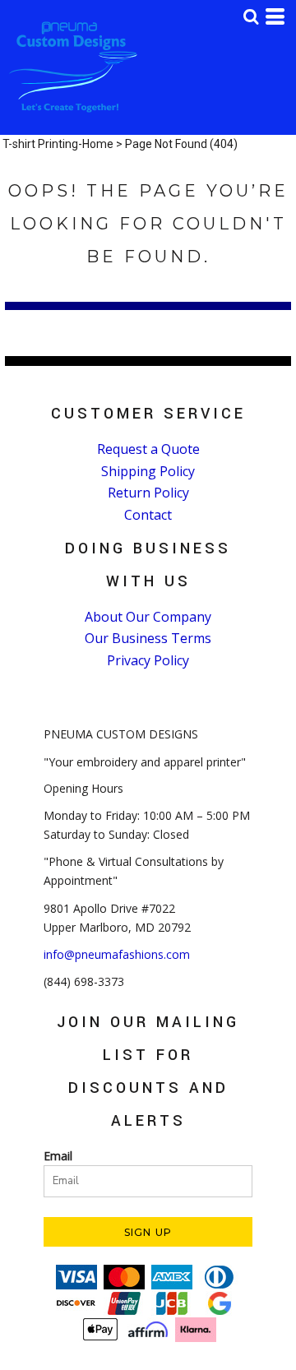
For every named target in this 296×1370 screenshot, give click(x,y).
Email (58, 1156)
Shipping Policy (148, 471)
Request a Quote (148, 449)
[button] (251, 16)
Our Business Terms (148, 638)
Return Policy (148, 493)
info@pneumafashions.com (117, 954)
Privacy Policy (148, 660)
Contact (148, 515)
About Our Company (148, 617)
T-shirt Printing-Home (57, 143)
